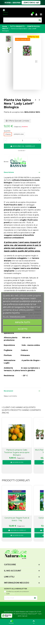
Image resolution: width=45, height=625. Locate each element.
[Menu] (41, 14)
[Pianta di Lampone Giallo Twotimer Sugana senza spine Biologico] (17, 432)
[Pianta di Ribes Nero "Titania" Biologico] (39, 100)
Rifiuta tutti (22, 322)
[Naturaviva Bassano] (5, 12)
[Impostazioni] (36, 14)
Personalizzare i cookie (17, 316)
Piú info (6, 316)
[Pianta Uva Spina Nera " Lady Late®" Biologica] (36, 61)
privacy (12, 594)
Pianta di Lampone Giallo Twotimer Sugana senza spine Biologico (16, 452)
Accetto (22, 329)
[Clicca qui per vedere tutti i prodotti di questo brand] (18, 161)
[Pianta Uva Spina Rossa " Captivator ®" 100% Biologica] (35, 100)
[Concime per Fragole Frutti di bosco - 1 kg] (17, 500)
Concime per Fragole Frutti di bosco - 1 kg (17, 519)
